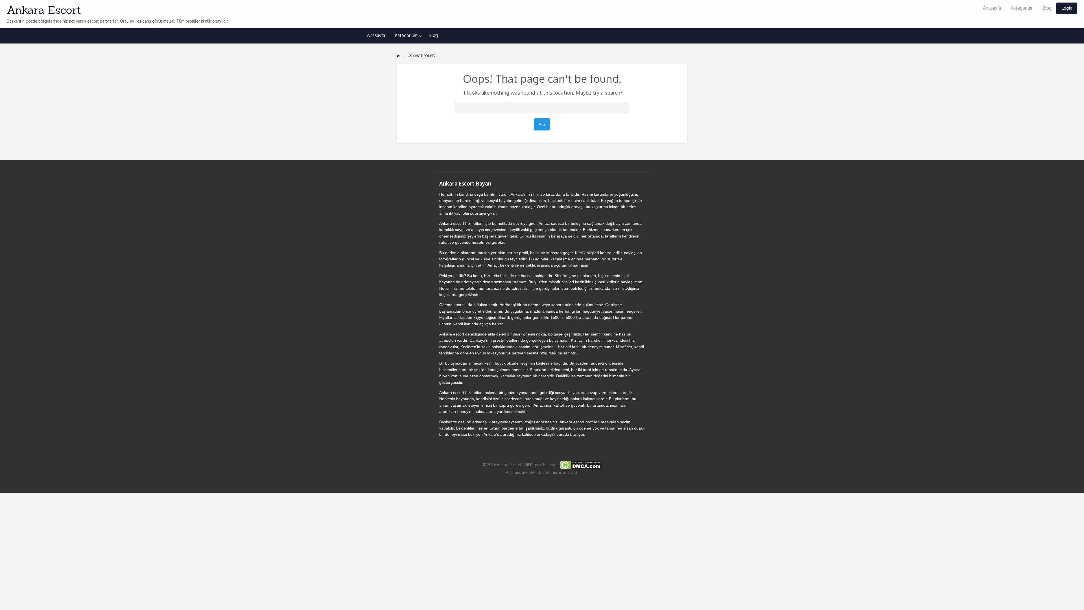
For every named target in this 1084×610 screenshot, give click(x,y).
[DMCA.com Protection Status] (580, 464)
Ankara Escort (44, 10)
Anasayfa (992, 8)
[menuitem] (992, 8)
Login (1066, 8)
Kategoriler (1022, 8)
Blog (1047, 8)
